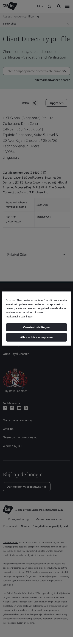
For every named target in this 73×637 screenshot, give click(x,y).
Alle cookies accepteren (36, 337)
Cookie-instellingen (36, 327)
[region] (36, 318)
